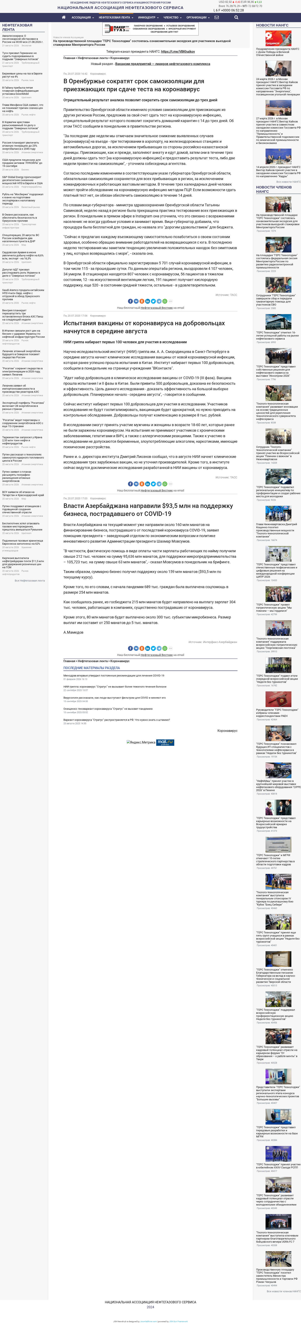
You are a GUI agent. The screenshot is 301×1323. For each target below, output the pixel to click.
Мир (24, 245)
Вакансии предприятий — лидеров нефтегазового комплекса (162, 64)
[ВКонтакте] (136, 301)
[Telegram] (159, 301)
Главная (69, 58)
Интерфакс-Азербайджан (220, 642)
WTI (244, 6)
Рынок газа (28, 80)
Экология (26, 45)
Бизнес (25, 169)
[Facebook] (130, 301)
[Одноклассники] (141, 301)
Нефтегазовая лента (93, 58)
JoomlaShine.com (148, 1321)
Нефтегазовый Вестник (157, 307)
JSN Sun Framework (178, 1321)
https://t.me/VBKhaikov (178, 52)
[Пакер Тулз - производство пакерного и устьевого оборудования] (150, 28)
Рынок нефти (28, 114)
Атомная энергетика (32, 152)
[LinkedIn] (147, 301)
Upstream (27, 97)
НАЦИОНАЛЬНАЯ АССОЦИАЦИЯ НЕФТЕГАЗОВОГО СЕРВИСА (150, 1302)
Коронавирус (120, 58)
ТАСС (233, 295)
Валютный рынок (31, 207)
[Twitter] (153, 301)
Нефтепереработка (32, 187)
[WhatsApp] (164, 301)
